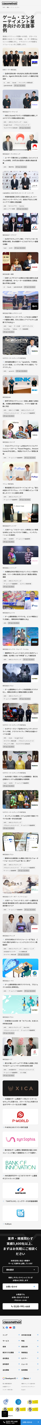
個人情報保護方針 (7, 1383)
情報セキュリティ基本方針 (28, 1383)
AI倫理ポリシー (7, 1386)
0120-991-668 (22, 1306)
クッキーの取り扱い (8, 1389)
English (23, 1389)
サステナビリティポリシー (28, 1386)
